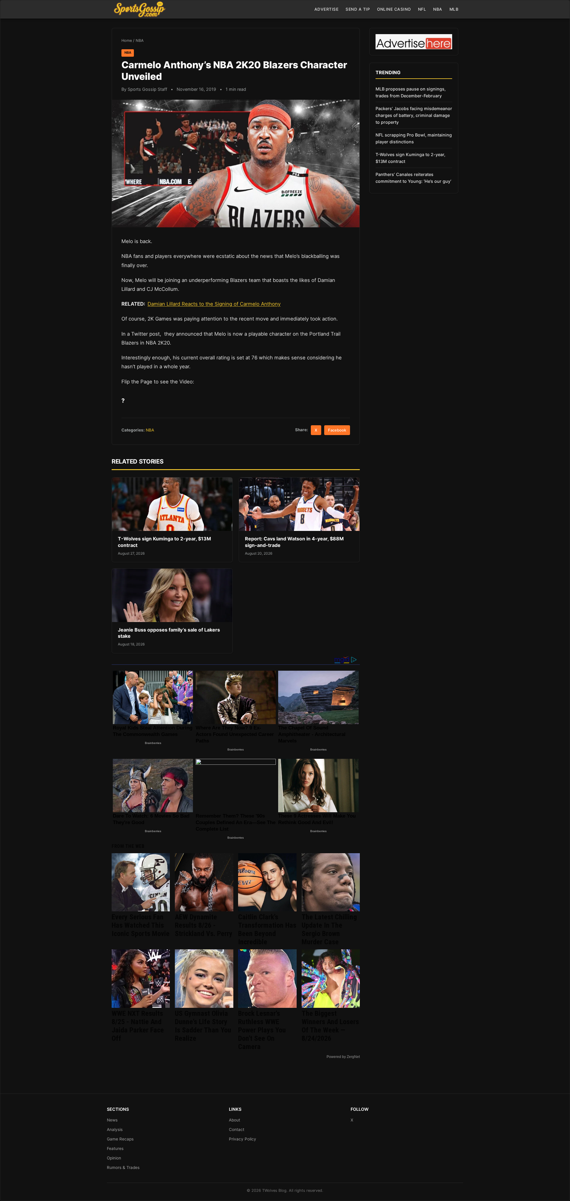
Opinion (114, 1158)
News (112, 1120)
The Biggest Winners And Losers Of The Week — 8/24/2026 (330, 1026)
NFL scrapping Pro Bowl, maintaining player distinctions (414, 138)
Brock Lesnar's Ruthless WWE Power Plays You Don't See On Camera (262, 1030)
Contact (236, 1129)
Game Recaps (120, 1139)
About (234, 1120)
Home (126, 40)
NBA (437, 9)
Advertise (326, 9)
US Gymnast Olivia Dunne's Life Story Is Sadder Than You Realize (203, 1026)
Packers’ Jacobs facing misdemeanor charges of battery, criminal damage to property (414, 115)
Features (115, 1148)
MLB (454, 9)
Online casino (394, 9)
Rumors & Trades (123, 1167)
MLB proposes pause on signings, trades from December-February (411, 92)
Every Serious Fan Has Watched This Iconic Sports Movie (141, 925)
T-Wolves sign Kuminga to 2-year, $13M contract (410, 158)
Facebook (337, 430)
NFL (422, 9)
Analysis (115, 1129)
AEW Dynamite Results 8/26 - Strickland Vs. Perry (203, 925)
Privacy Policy (242, 1139)
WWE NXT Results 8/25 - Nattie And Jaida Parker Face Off (138, 1026)
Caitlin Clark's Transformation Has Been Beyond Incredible (267, 929)
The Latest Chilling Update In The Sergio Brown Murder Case (329, 929)
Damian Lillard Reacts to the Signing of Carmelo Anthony (214, 304)
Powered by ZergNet (343, 1057)
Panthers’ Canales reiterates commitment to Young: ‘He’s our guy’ (413, 178)
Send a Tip (358, 9)
